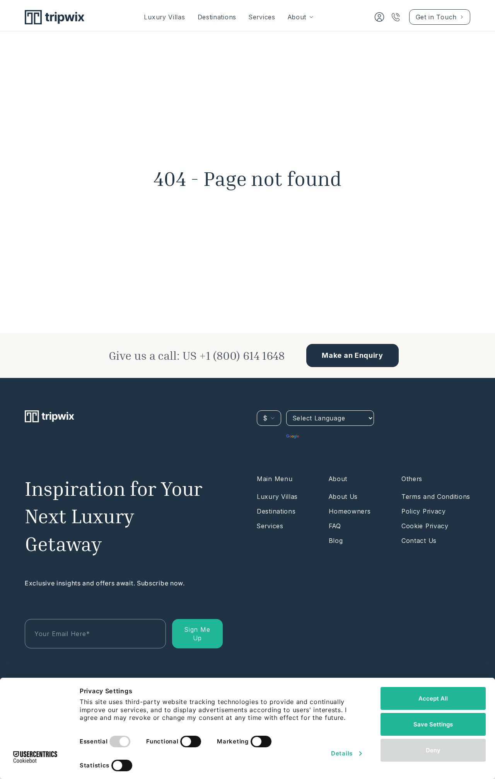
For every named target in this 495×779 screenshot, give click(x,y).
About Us (343, 496)
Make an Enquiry (352, 355)
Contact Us (419, 540)
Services (262, 17)
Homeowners (350, 511)
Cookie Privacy (425, 526)
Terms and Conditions (435, 496)
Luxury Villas (164, 17)
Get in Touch (436, 17)
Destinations (217, 17)
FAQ (335, 526)
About (297, 17)
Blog (336, 540)
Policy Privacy (423, 511)
